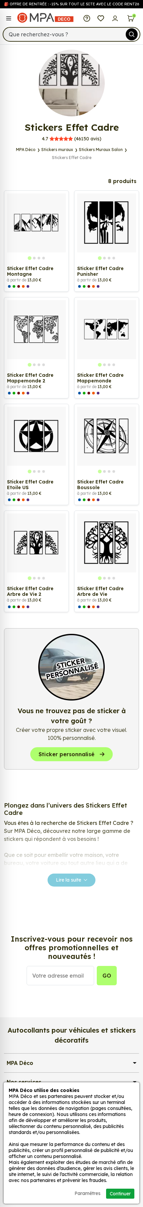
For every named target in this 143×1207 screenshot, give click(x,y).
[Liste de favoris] (100, 17)
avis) (71, 138)
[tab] (29, 258)
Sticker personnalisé (66, 754)
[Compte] (115, 17)
